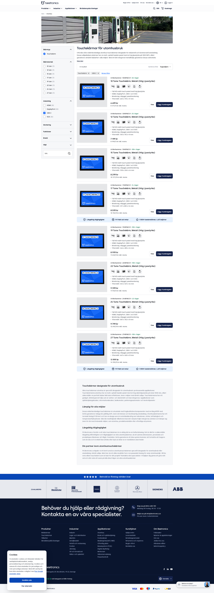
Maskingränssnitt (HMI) (106, 541)
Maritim (72, 538)
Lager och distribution (77, 535)
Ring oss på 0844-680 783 (146, 506)
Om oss (142, 2)
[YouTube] (171, 569)
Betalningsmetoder (133, 538)
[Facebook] (164, 569)
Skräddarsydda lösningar (89, 8)
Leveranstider (131, 535)
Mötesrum (101, 551)
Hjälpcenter (135, 2)
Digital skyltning (103, 549)
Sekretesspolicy (159, 546)
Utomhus (101, 532)
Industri (72, 532)
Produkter (45, 8)
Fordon (72, 546)
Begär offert (126, 2)
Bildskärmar (45, 532)
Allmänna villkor (159, 543)
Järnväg (72, 549)
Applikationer (70, 8)
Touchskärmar (46, 535)
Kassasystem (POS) (105, 546)
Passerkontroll (103, 557)
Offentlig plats (103, 543)
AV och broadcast (76, 551)
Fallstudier (157, 532)
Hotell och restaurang (77, 543)
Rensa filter (106, 73)
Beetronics (49, 2)
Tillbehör (44, 538)
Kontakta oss (150, 2)
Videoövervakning (104, 554)
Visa (152, 104)
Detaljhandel (74, 541)
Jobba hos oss (159, 541)
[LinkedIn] (167, 569)
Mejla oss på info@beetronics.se (149, 513)
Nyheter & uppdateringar (163, 535)
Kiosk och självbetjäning (106, 535)
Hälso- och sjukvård (76, 554)
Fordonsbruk (102, 538)
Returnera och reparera (134, 541)
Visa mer (80, 61)
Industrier (56, 8)
